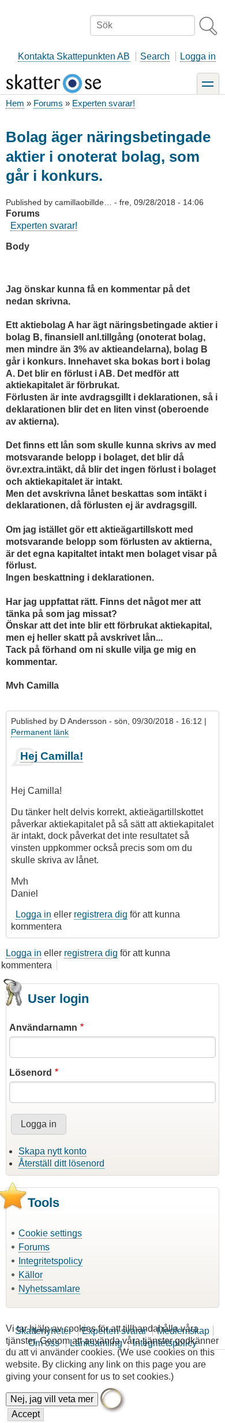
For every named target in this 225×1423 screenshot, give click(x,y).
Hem (15, 103)
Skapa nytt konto (52, 1151)
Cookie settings (50, 1233)
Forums (48, 103)
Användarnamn (43, 1027)
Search (155, 56)
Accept (26, 1414)
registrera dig (100, 914)
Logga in (198, 56)
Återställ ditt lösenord (61, 1163)
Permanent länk (40, 732)
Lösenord (30, 1073)
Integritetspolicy (50, 1261)
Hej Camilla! (51, 756)
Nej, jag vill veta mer (51, 1399)
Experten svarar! (103, 103)
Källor (30, 1275)
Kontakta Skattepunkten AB (74, 56)
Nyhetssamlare (49, 1289)
